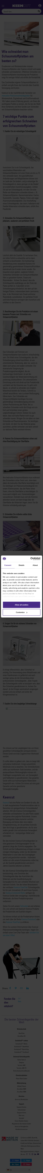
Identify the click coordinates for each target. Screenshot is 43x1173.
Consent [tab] (7, 565)
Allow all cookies (21, 605)
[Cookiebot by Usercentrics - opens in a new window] (30, 558)
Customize (20, 612)
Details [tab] (21, 565)
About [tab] (35, 565)
